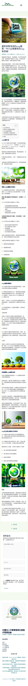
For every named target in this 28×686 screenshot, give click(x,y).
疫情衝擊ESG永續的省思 (9, 133)
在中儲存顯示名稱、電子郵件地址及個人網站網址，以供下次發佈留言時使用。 (13, 582)
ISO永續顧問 (5, 645)
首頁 (3, 642)
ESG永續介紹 (6, 127)
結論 (5, 136)
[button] (21, 5)
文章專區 (4, 649)
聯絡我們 (4, 651)
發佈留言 (4, 54)
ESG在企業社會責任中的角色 (10, 134)
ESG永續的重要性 (8, 131)
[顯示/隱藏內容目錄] (15, 125)
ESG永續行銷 (5, 647)
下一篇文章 (14, 528)
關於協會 (4, 644)
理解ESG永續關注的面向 (9, 129)
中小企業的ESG (11, 54)
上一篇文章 (14, 524)
